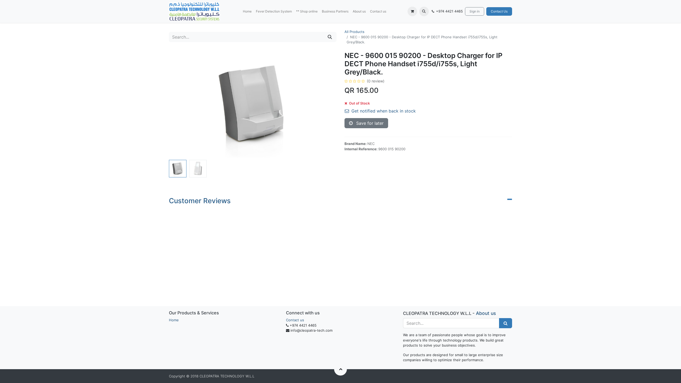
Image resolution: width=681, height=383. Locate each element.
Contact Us (499, 11)
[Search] (330, 37)
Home (174, 320)
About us (486, 313)
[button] (424, 11)
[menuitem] (247, 11)
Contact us (295, 320)
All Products (354, 32)
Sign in (475, 11)
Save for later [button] (369, 123)
